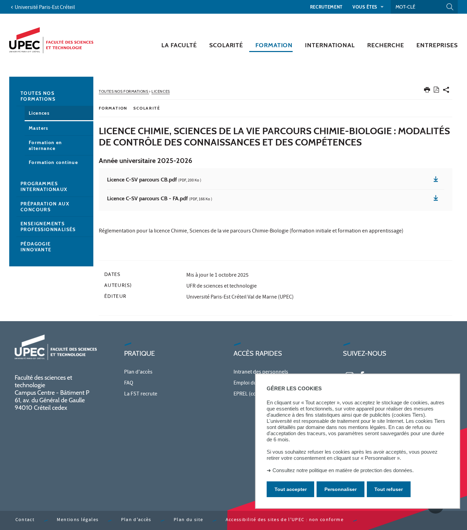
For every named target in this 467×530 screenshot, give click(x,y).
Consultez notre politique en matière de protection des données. (343, 470)
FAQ (128, 383)
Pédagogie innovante (36, 247)
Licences (39, 113)
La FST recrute (140, 394)
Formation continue (53, 162)
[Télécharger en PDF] (436, 91)
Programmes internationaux (44, 186)
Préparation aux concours (45, 207)
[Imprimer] (427, 91)
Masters (39, 128)
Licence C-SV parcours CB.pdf (154, 180)
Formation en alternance (45, 145)
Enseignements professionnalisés (48, 226)
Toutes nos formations (38, 96)
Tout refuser (388, 489)
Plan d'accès (138, 372)
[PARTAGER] (446, 91)
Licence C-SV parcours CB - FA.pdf (159, 199)
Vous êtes (365, 7)
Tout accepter (291, 489)
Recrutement (326, 7)
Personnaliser (340, 489)
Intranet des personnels (261, 372)
